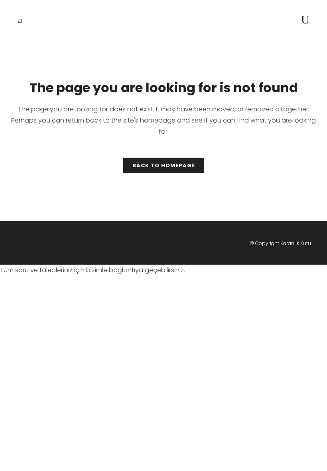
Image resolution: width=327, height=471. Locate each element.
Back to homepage (163, 165)
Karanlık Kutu (295, 243)
